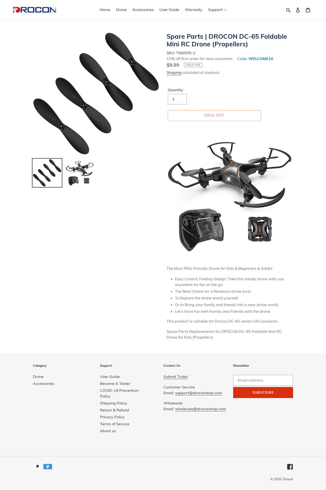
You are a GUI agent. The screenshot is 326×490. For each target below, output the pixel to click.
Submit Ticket (175, 376)
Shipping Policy (113, 403)
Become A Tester (115, 383)
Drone (38, 376)
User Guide (110, 376)
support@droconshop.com (198, 392)
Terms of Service (114, 423)
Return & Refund (114, 410)
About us (108, 430)
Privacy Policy (112, 417)
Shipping (174, 72)
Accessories (43, 383)
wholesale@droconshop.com (200, 408)
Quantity (175, 89)
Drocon (288, 479)
